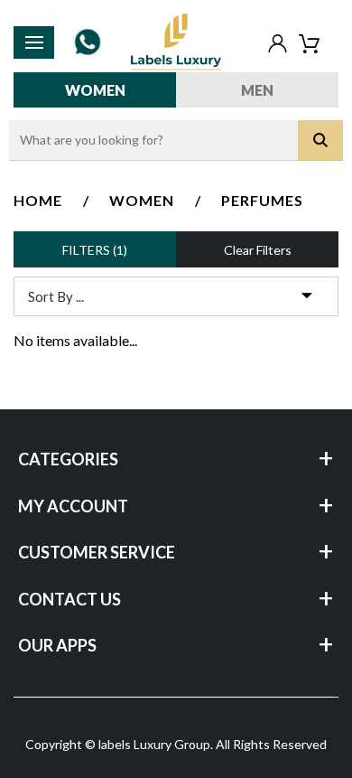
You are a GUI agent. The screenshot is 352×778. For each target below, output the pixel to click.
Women (95, 89)
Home (38, 200)
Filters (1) (94, 250)
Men (257, 89)
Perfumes (262, 200)
